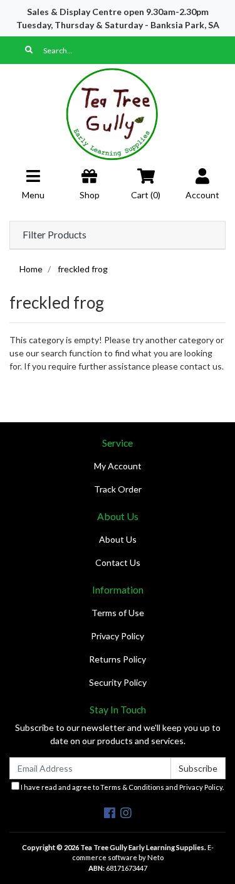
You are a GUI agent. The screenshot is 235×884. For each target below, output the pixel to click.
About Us (118, 539)
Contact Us (117, 562)
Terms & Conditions (132, 787)
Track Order (118, 489)
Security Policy (118, 682)
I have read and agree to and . (121, 787)
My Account (118, 466)
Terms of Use (117, 612)
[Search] (28, 50)
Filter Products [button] (54, 234)
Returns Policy (117, 659)
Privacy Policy (117, 636)
